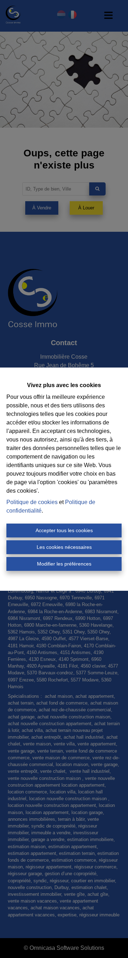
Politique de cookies (32, 502)
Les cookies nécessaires (64, 547)
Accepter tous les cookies (64, 530)
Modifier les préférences (64, 564)
